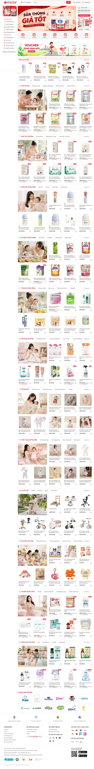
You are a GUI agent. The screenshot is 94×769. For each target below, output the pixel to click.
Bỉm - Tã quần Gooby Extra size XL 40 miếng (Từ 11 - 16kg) (70, 156)
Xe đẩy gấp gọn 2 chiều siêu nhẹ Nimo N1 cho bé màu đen (85, 510)
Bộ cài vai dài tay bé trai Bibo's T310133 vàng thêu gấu (85, 459)
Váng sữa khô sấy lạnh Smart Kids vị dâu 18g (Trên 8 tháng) (85, 279)
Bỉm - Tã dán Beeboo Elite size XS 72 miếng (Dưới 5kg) (85, 156)
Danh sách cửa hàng (8, 733)
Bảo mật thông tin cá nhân (10, 739)
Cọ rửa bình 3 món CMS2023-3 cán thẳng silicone (69, 229)
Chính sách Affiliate (8, 737)
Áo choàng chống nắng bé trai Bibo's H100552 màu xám (85, 482)
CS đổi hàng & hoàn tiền (31, 729)
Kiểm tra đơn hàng (53, 729)
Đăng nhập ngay (84, 15)
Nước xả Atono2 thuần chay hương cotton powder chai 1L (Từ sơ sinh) (70, 684)
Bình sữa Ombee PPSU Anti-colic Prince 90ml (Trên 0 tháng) (55, 229)
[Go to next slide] (90, 72)
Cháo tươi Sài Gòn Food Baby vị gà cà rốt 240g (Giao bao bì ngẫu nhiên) (84, 257)
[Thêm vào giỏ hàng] (31, 80)
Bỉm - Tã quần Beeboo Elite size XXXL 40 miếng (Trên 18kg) (85, 178)
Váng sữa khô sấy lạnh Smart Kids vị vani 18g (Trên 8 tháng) (54, 78)
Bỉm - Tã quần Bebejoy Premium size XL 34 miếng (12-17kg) (70, 178)
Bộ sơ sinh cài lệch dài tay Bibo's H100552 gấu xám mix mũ (24, 431)
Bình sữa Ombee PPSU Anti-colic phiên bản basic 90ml (85, 229)
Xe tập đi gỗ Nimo (53, 508)
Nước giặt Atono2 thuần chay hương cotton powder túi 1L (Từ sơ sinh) (55, 684)
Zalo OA (28, 733)
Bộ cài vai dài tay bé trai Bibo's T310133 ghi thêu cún (24, 482)
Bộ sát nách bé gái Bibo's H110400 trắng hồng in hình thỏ (54, 459)
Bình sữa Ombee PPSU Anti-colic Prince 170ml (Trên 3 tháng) (69, 206)
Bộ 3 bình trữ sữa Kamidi (39, 632)
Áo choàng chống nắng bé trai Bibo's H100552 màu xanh (40, 482)
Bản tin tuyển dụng (8, 741)
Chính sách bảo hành (31, 731)
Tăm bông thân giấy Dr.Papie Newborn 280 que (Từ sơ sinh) (70, 308)
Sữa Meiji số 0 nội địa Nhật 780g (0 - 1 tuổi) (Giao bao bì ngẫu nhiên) (40, 128)
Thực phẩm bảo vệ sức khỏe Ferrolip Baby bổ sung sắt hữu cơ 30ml (68, 78)
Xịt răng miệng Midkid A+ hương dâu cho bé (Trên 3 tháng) (70, 381)
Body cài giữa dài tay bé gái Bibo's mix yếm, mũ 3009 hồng (85, 409)
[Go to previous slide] (18, 72)
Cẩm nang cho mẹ (8, 735)
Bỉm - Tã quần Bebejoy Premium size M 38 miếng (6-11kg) (55, 178)
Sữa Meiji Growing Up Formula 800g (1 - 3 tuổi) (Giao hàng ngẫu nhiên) (24, 128)
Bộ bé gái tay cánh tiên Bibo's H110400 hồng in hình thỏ (69, 482)
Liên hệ (5, 731)
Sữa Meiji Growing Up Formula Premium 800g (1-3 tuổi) (70, 105)
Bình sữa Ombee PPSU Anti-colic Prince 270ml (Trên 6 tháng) (24, 78)
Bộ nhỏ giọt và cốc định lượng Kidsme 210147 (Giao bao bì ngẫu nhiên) (85, 308)
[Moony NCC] (47, 18)
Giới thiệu (6, 729)
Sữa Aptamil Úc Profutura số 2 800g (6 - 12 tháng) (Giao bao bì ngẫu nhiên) (70, 128)
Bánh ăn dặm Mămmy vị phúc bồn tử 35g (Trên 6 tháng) (69, 257)
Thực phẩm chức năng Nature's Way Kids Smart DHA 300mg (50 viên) (84, 611)
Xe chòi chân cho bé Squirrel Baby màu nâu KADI (54, 532)
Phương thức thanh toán (54, 731)
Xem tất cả (86, 59)
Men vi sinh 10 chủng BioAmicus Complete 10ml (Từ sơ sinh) (82, 78)
